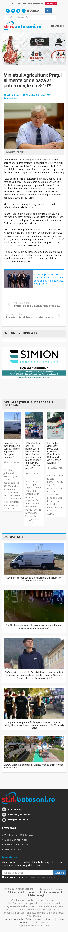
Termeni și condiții (13, 919)
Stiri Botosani (13, 95)
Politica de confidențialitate (39, 877)
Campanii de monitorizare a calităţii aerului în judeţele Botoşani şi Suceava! (12, 450)
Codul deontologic (35, 895)
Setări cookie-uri (40, 922)
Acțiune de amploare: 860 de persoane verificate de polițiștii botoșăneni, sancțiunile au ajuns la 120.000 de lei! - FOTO (34, 725)
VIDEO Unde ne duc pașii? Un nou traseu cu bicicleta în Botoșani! (33, 766)
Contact (30, 892)
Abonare (59, 872)
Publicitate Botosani (16, 844)
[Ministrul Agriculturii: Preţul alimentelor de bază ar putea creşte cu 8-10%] (34, 126)
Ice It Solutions (12, 849)
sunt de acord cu (29, 877)
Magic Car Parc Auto (16, 839)
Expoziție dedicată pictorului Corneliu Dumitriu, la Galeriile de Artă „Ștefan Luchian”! (54, 453)
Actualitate (11, 98)
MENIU (59, 26)
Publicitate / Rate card (49, 892)
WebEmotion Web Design (18, 834)
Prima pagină (17, 892)
